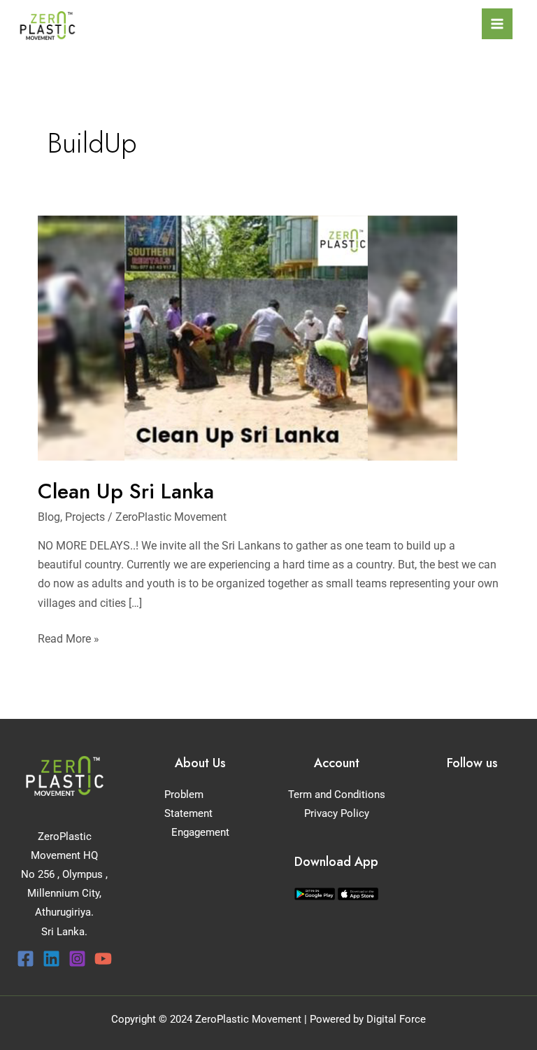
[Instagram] (77, 958)
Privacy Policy (336, 813)
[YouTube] (103, 958)
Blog (49, 517)
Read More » (68, 637)
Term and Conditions (336, 794)
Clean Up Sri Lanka (126, 491)
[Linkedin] (51, 958)
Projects (85, 517)
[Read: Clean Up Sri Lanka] (247, 337)
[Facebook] (25, 958)
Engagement (200, 832)
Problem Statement (188, 804)
